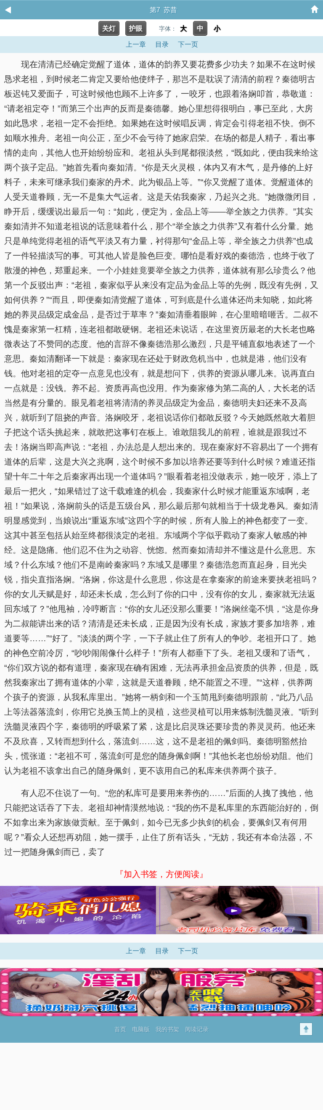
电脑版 (141, 1029)
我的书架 (167, 1029)
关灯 (109, 28)
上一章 (136, 44)
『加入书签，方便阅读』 (161, 874)
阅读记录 (197, 1029)
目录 (162, 44)
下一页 (188, 44)
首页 (120, 1029)
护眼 (136, 28)
